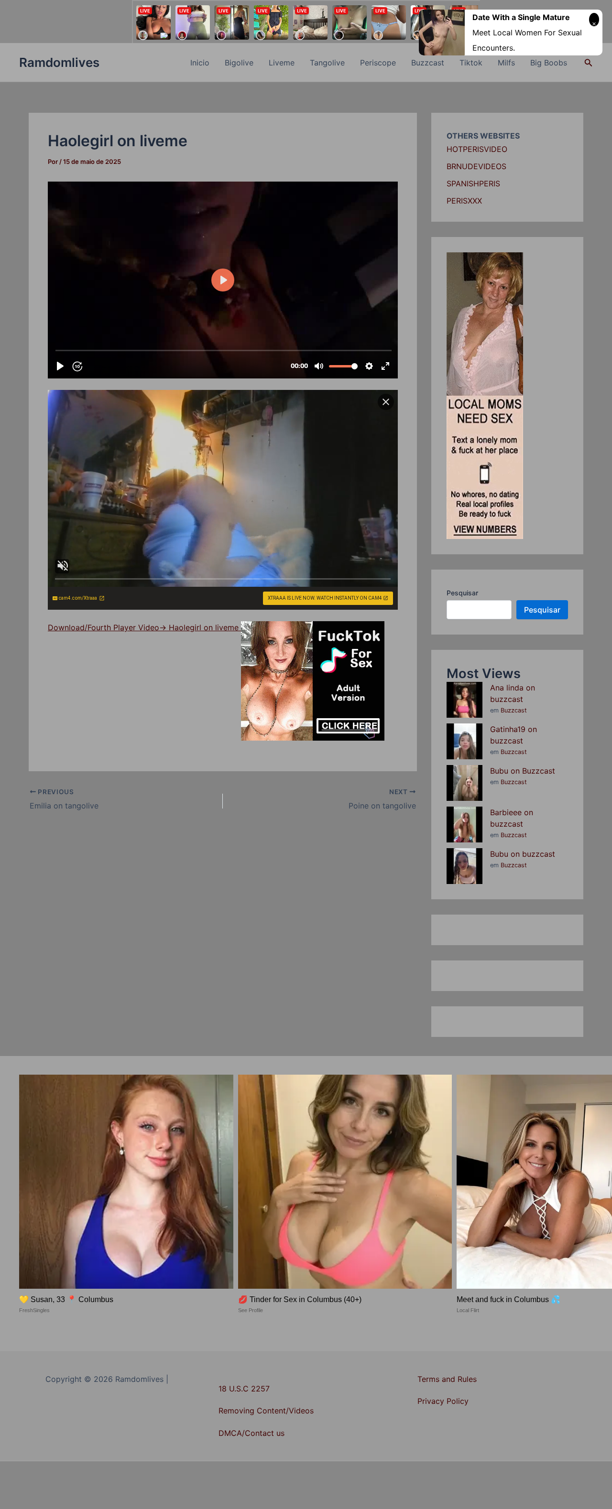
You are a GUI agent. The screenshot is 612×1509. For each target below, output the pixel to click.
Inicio (199, 62)
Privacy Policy (443, 1401)
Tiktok (470, 62)
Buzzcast (427, 62)
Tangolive (327, 62)
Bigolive (239, 62)
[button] (588, 63)
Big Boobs (548, 62)
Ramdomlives (59, 62)
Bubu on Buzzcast (522, 771)
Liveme (282, 62)
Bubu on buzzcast (522, 854)
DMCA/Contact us (251, 1433)
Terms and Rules (447, 1379)
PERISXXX (464, 200)
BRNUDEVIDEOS (476, 166)
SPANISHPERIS (473, 183)
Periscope (378, 62)
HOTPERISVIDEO (477, 149)
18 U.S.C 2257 (244, 1388)
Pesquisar (462, 593)
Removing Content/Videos (266, 1410)
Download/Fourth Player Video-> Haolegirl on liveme (144, 627)
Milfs (506, 62)
